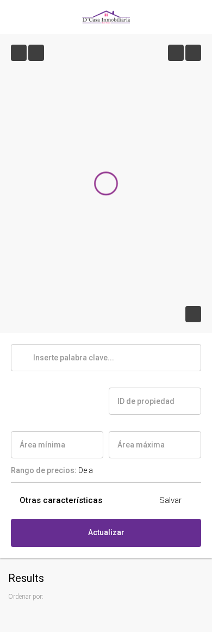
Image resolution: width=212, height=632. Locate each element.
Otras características (59, 500)
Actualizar (106, 532)
